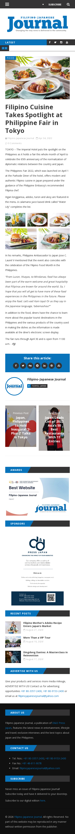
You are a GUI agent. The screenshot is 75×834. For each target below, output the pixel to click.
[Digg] (30, 365)
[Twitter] (23, 365)
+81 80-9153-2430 (53, 691)
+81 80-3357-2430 (31, 691)
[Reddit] (37, 365)
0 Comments (14, 143)
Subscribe (54, 4)
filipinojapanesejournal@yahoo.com (38, 696)
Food (10, 57)
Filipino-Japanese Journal (21, 138)
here (42, 800)
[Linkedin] (45, 365)
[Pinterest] (52, 365)
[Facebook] (16, 365)
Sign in (53, 13)
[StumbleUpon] (59, 365)
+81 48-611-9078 (32, 763)
